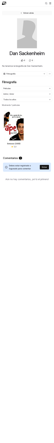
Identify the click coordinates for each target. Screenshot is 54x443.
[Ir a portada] (4, 3)
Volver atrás (28, 13)
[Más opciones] (49, 74)
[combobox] (24, 74)
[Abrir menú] (50, 3)
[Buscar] (46, 3)
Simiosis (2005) (13, 144)
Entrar (44, 167)
